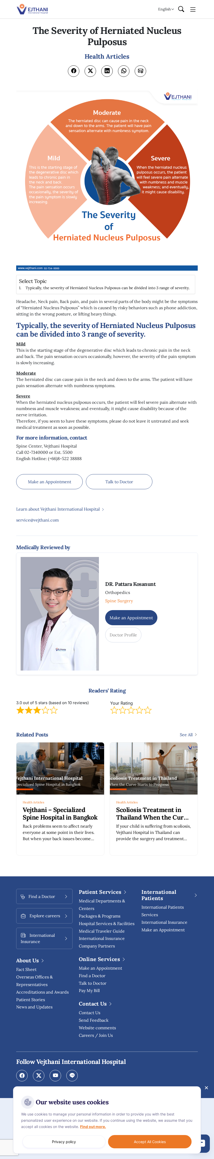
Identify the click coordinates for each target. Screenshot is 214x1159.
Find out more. (93, 1126)
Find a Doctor (92, 975)
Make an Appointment (49, 481)
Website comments (97, 1027)
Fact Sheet (26, 969)
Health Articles (33, 802)
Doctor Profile (123, 634)
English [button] (164, 9)
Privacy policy (64, 1141)
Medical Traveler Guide (102, 931)
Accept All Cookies (150, 1141)
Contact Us (89, 1012)
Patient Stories (30, 999)
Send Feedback (94, 1020)
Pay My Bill (89, 990)
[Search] (181, 9)
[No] (206, 1087)
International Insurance (164, 922)
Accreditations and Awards (42, 992)
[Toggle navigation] (193, 9)
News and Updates (34, 1006)
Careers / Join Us (96, 1035)
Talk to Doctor (119, 481)
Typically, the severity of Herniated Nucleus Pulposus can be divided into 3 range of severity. (108, 287)
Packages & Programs (99, 916)
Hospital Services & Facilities (106, 923)
